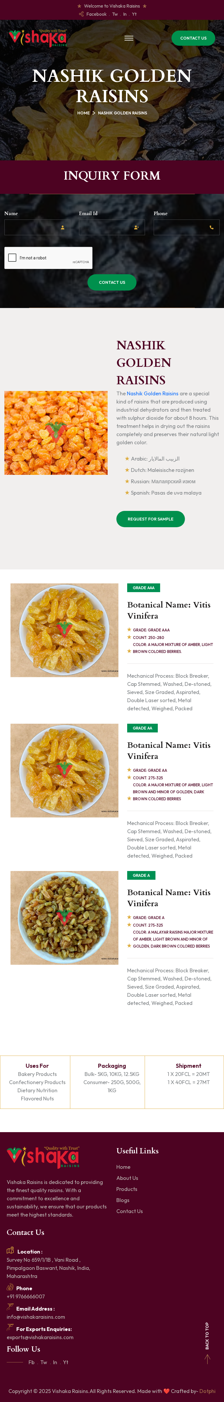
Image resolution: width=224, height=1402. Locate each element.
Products (126, 1189)
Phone (161, 213)
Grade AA (142, 728)
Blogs (123, 1200)
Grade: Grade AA (150, 770)
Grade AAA (144, 587)
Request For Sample (151, 519)
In (125, 14)
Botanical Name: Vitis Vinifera (169, 610)
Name (11, 213)
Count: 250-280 (148, 637)
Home (83, 113)
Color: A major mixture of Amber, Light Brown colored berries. (173, 648)
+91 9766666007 (26, 1296)
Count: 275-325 (148, 778)
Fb (31, 1362)
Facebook (96, 14)
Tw (115, 14)
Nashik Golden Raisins (153, 393)
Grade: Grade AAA (151, 630)
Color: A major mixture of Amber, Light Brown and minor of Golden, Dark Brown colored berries (173, 792)
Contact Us (193, 38)
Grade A (141, 875)
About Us (127, 1178)
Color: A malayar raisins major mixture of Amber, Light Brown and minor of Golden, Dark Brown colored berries (173, 939)
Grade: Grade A (148, 917)
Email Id (88, 213)
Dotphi (208, 1391)
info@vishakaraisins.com (36, 1317)
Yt (134, 14)
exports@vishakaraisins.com (40, 1337)
